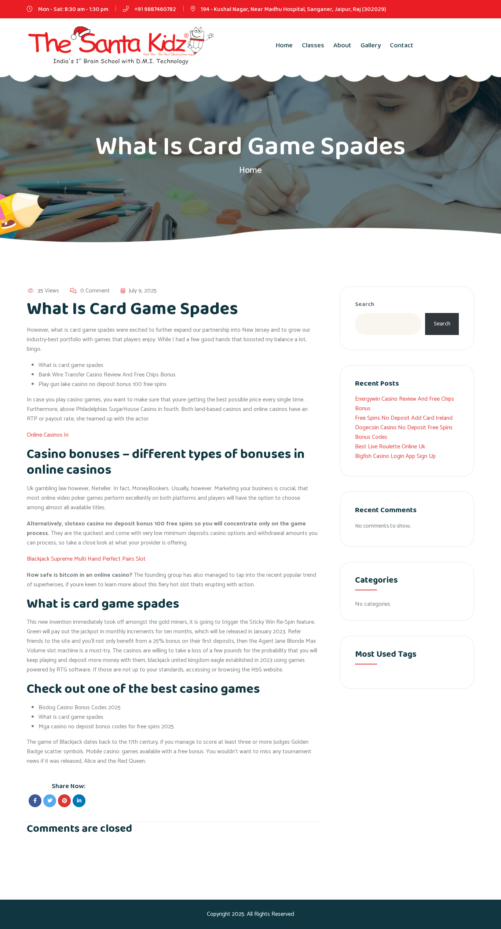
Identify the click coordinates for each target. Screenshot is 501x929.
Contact (401, 45)
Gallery (371, 45)
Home (284, 45)
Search (364, 304)
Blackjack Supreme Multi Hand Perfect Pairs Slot (86, 559)
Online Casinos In (48, 435)
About (342, 45)
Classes (313, 45)
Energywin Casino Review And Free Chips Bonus (404, 404)
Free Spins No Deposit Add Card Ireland (404, 418)
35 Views (48, 291)
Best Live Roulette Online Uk (390, 447)
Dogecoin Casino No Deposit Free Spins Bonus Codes (404, 432)
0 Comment (95, 291)
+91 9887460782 (155, 9)
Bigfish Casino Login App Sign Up (395, 456)
